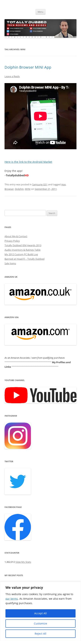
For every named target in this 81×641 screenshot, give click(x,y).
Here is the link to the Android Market (28, 162)
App (63, 184)
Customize (40, 623)
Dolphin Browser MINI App (28, 67)
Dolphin (19, 189)
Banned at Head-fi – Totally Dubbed (24, 259)
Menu (40, 11)
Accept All (40, 613)
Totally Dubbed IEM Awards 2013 (23, 245)
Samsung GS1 (39, 184)
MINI (28, 189)
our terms (11, 598)
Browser (9, 189)
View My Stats (23, 562)
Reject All (40, 633)
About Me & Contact (16, 236)
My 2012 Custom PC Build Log (21, 254)
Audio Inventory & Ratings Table (22, 250)
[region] (40, 611)
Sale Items (10, 263)
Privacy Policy (12, 240)
